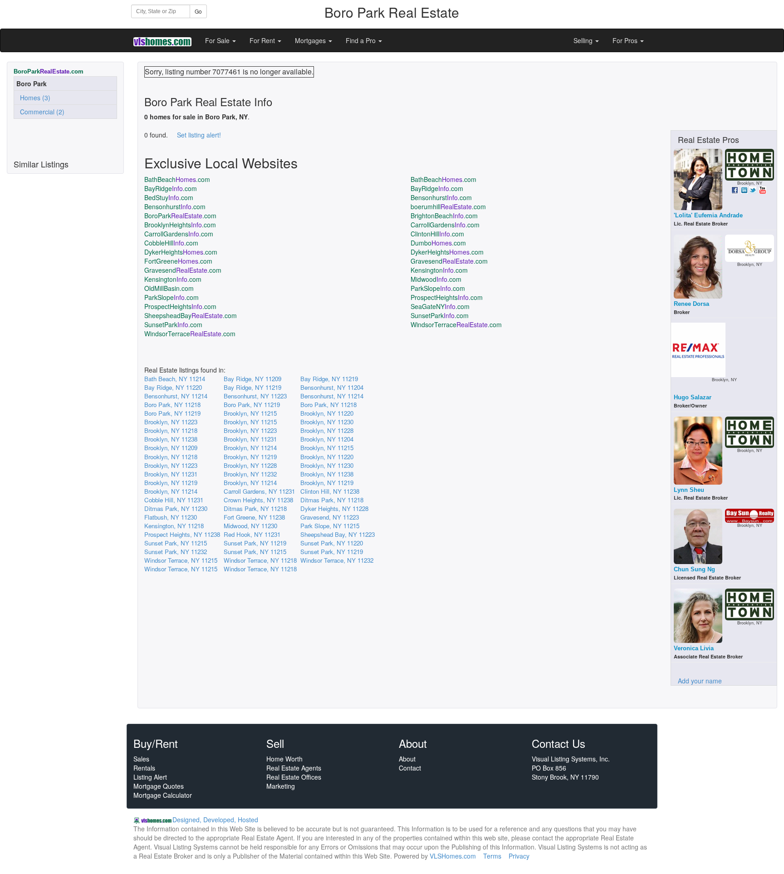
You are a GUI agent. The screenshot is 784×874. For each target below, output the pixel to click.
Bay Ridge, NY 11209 (252, 378)
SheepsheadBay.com (190, 315)
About (407, 758)
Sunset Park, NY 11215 (175, 543)
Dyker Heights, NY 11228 (334, 508)
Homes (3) (33, 97)
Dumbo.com (438, 242)
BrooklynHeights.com (180, 224)
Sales (141, 758)
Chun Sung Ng (694, 569)
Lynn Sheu (689, 489)
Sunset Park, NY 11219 (255, 543)
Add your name (700, 680)
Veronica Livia (694, 648)
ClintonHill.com (437, 233)
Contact (410, 767)
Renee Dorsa (691, 303)
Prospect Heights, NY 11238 (182, 534)
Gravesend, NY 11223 (329, 517)
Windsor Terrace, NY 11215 (180, 560)
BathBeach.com (177, 179)
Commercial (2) (40, 111)
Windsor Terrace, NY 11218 (260, 560)
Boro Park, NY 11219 (252, 404)
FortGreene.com (178, 260)
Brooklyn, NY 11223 (170, 421)
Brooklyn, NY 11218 (170, 430)
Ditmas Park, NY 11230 (175, 508)
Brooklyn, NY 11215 (250, 413)
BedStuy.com (168, 197)
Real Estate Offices (293, 776)
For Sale (218, 40)
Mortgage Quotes (158, 786)
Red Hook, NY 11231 (252, 534)
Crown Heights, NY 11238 (258, 500)
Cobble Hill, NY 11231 (173, 500)
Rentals (144, 767)
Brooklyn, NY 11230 (326, 421)
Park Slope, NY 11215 (329, 525)
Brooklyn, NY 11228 (326, 430)
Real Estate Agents (293, 767)
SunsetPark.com (440, 315)
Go (198, 11)
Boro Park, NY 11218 (172, 404)
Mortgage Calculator (162, 795)
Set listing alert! (199, 134)
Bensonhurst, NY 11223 (255, 396)
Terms (492, 855)
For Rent (263, 40)
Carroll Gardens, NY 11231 (259, 491)
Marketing (280, 786)
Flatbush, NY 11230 (170, 517)
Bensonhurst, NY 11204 (331, 387)
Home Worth (284, 758)
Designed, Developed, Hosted (215, 819)
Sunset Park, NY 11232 (175, 551)
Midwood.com (436, 279)
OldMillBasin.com (169, 288)
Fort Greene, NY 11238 (254, 517)
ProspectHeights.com (447, 297)
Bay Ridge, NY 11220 (173, 387)
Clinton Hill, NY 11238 (329, 491)
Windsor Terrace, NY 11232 (336, 560)
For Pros (625, 40)
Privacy (519, 855)
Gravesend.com (449, 260)
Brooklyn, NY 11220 (326, 413)
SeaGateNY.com (440, 306)
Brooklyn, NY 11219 (250, 456)
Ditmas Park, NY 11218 (331, 500)
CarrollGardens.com (445, 224)
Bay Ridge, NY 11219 (329, 378)
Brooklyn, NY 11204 (326, 439)
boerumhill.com (448, 206)
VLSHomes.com (453, 855)
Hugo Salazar (692, 397)
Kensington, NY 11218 (174, 525)
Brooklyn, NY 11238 (170, 439)
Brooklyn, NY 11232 (250, 474)
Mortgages (311, 40)
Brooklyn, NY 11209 (170, 447)
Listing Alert (150, 776)
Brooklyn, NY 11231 (250, 439)
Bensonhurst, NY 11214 (175, 396)
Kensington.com (439, 270)
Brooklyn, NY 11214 (250, 447)
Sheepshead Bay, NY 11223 (337, 534)
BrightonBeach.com (444, 215)
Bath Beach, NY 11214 (174, 378)
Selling (583, 40)
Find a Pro (361, 40)
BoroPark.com (180, 215)
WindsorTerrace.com (456, 324)
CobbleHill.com (171, 242)
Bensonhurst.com (441, 197)
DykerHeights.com (180, 251)
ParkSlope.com (438, 288)
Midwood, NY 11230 (250, 525)
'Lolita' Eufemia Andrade (708, 215)
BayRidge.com (170, 188)
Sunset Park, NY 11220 (331, 543)
